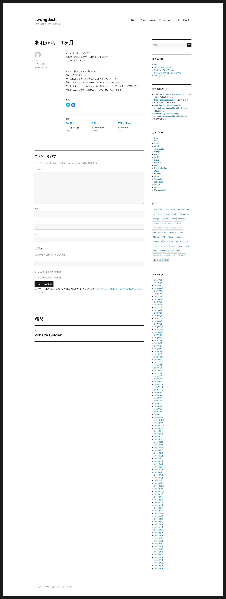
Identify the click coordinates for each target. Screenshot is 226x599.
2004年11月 (158, 549)
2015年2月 (158, 335)
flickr (156, 160)
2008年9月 (158, 450)
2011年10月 (158, 390)
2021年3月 (158, 283)
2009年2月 (158, 436)
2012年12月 (158, 357)
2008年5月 (158, 461)
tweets (163, 251)
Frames (181, 219)
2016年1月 (158, 321)
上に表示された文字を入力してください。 (52, 255)
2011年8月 (158, 395)
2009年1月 (158, 439)
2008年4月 (158, 464)
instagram (157, 228)
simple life (158, 182)
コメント (39, 169)
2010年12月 (158, 417)
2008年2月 (158, 469)
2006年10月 (159, 491)
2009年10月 (159, 425)
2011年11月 (158, 387)
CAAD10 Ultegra (124, 123)
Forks (173, 219)
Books (157, 143)
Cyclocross (184, 214)
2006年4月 (158, 502)
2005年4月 (158, 535)
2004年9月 (158, 554)
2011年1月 (158, 414)
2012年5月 (158, 373)
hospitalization (41, 67)
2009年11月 (159, 423)
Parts (166, 241)
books (174, 214)
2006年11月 (159, 489)
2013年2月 (158, 351)
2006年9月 (158, 494)
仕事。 (156, 65)
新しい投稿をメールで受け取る (49, 278)
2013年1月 (158, 354)
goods (156, 165)
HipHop (178, 223)
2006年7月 (158, 497)
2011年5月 (158, 403)
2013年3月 (158, 349)
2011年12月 (158, 384)
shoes (155, 246)
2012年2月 (158, 379)
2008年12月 (159, 442)
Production (165, 20)
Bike (143, 20)
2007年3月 (158, 480)
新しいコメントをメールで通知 (49, 272)
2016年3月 (158, 316)
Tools (155, 251)
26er (155, 209)
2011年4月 (158, 406)
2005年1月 (158, 544)
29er (161, 209)
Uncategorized (160, 190)
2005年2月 (158, 541)
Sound (157, 185)
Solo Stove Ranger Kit (163, 67)
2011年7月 (158, 398)
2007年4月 (158, 478)
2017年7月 (158, 305)
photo (156, 176)
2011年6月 (158, 401)
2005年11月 (158, 516)
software (164, 246)
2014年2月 (158, 340)
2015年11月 (158, 327)
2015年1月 (158, 338)
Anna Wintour (184, 209)
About (134, 20)
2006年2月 (158, 508)
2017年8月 (158, 302)
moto (181, 232)
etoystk (38, 60)
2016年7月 (158, 313)
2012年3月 (158, 376)
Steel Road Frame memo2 (165, 100)
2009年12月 (159, 420)
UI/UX (170, 251)
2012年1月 (158, 382)
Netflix (178, 237)
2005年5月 (158, 533)
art (154, 214)
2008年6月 (158, 458)
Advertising (171, 209)
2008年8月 (158, 453)
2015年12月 (158, 324)
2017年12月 (158, 296)
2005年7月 (158, 527)
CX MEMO (158, 103)
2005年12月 (159, 513)
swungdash (46, 19)
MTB (163, 237)
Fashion (187, 20)
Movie (152, 20)
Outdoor (157, 174)
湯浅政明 (182, 255)
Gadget (156, 223)
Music (170, 237)
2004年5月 (158, 565)
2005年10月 (159, 519)
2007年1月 (158, 483)
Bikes (160, 214)
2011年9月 (158, 392)
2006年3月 (158, 505)
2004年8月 (158, 557)
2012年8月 (158, 365)
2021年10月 (158, 280)
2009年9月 (158, 428)
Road (186, 241)
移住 (166, 260)
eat (155, 154)
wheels (167, 255)
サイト (37, 235)
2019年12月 (159, 288)
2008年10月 (159, 447)
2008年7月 (158, 456)
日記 (174, 255)
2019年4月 (158, 294)
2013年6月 (158, 343)
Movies (156, 237)
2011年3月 (158, 409)
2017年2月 (158, 310)
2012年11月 (158, 360)
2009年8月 (158, 431)
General (157, 163)
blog (156, 141)
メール (38, 222)
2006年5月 (158, 500)
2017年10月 (158, 299)
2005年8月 (158, 524)
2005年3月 (158, 538)
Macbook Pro (176, 228)
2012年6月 (158, 371)
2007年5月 (158, 475)
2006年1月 (158, 511)
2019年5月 (158, 291)
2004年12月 (159, 546)
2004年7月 (158, 560)
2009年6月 (158, 434)
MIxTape (172, 232)
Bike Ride (70, 123)
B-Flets (95, 123)
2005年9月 (158, 522)
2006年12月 (159, 486)
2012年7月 (158, 368)
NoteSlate (157, 241)
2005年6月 (158, 530)
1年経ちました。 (160, 76)
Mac (166, 228)
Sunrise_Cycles (176, 246)
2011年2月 (158, 412)
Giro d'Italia (167, 223)
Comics (157, 146)
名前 (37, 209)
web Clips (157, 255)
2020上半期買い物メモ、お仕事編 (167, 73)
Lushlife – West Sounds (164, 70)
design (157, 152)
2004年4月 (158, 568)
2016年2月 (158, 318)
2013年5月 (158, 346)
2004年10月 (159, 552)
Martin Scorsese (159, 232)
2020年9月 (158, 285)
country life (159, 149)
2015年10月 (158, 329)
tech (177, 20)
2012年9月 (158, 362)
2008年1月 (158, 472)
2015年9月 (158, 332)
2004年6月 (158, 563)
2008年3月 (158, 467)
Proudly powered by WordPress (59, 587)
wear (178, 251)
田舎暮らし (157, 260)
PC (172, 241)
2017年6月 (158, 307)
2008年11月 (158, 445)
